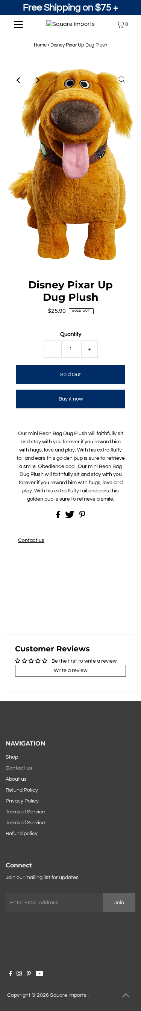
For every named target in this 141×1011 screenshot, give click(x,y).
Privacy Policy (22, 801)
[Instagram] (19, 975)
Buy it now (71, 399)
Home (40, 45)
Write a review (70, 670)
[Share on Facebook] (58, 516)
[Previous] (19, 80)
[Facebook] (10, 975)
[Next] (37, 80)
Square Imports (69, 995)
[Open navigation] (18, 24)
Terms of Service (25, 811)
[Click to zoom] (122, 80)
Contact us (31, 540)
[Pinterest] (29, 975)
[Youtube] (39, 975)
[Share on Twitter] (70, 516)
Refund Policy (22, 790)
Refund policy (22, 833)
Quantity (70, 334)
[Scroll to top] (125, 996)
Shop (12, 757)
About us (16, 779)
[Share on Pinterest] (82, 516)
